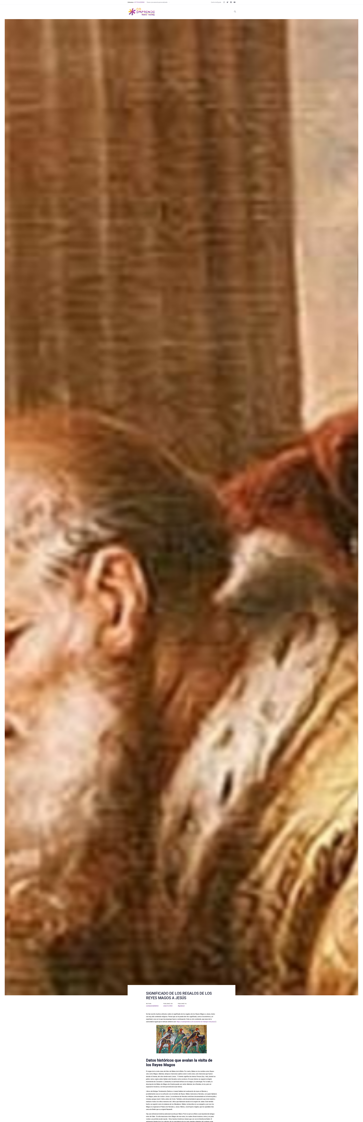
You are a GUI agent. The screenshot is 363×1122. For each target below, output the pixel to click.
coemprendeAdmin (152, 1006)
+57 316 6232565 (139, 2)
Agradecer (181, 1006)
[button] (235, 12)
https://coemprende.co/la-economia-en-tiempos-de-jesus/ (196, 1022)
